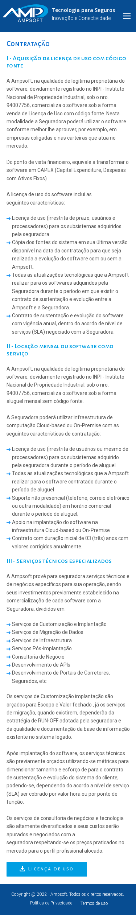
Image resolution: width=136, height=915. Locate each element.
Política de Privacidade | (48, 903)
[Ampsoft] (25, 13)
